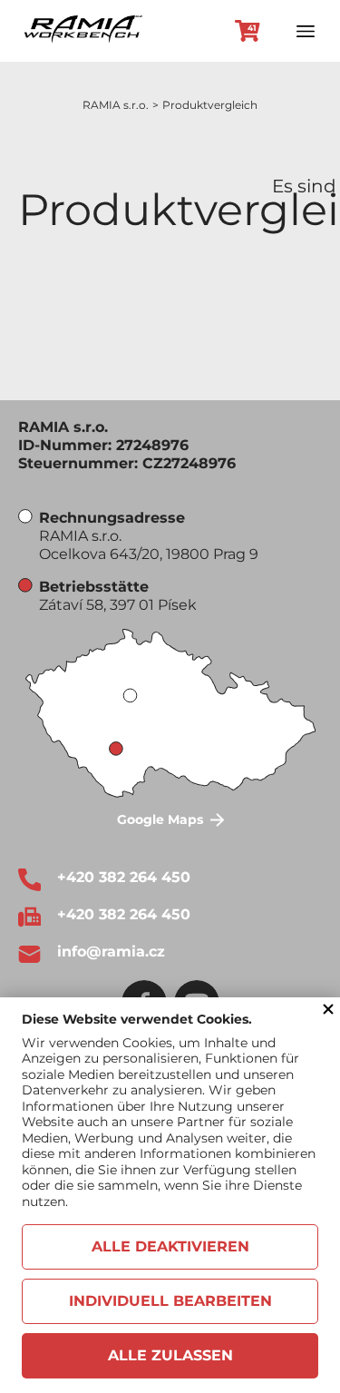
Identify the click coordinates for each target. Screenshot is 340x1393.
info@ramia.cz (111, 951)
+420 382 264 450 (123, 877)
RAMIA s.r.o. (116, 105)
